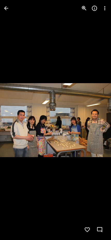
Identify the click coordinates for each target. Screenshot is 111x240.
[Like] (87, 230)
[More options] (105, 8)
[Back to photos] (6, 8)
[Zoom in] (84, 8)
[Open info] (94, 8)
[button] (14, 120)
